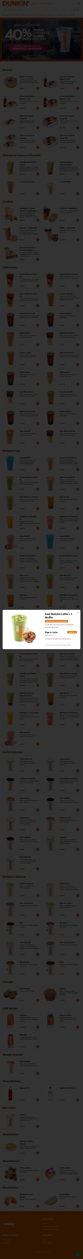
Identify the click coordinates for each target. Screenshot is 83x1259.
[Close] (78, 612)
